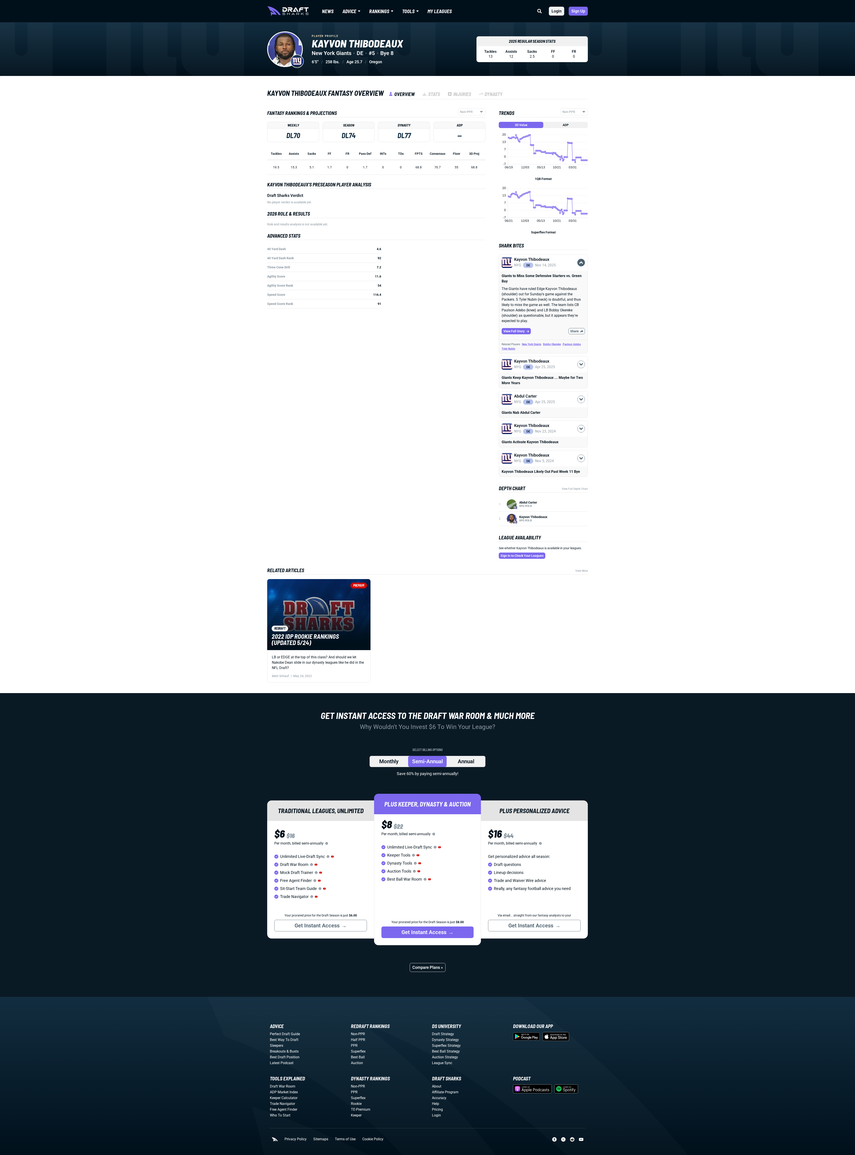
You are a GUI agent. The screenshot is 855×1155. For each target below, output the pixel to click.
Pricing (437, 1109)
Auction (357, 1063)
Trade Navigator (282, 1104)
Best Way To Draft (284, 1040)
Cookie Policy (372, 1139)
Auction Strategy (445, 1057)
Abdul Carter (528, 502)
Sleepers (276, 1045)
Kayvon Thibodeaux (533, 517)
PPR (354, 1045)
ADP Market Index (284, 1092)
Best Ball (358, 1057)
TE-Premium (360, 1109)
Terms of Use (345, 1139)
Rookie (356, 1104)
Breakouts (278, 1051)
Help (435, 1104)
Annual (466, 761)
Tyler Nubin (508, 348)
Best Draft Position (284, 1057)
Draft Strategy (443, 1034)
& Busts (293, 1051)
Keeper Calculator (283, 1098)
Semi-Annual (427, 761)
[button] (543, 270)
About (436, 1086)
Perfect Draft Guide (285, 1034)
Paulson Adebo (572, 344)
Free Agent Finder (283, 1109)
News (328, 11)
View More (581, 570)
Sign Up (578, 11)
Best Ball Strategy (446, 1051)
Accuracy (439, 1098)
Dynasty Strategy (445, 1040)
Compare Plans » (427, 967)
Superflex (358, 1051)
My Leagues (440, 11)
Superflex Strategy (446, 1045)
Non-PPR (358, 1034)
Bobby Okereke (552, 344)
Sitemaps (320, 1139)
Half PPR (358, 1040)
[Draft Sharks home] (288, 11)
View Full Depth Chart (575, 488)
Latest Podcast (281, 1063)
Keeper (356, 1115)
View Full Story (514, 331)
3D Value (521, 125)
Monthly (389, 761)
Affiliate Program (445, 1092)
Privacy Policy (296, 1139)
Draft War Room (282, 1086)
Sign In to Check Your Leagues (522, 555)
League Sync (442, 1063)
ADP (566, 125)
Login (557, 11)
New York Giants (531, 344)
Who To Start (280, 1115)
